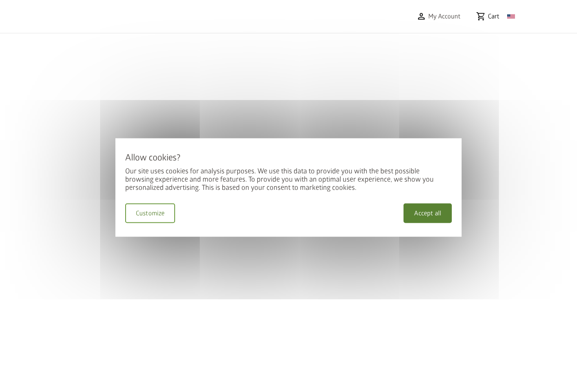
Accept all (427, 213)
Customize (150, 213)
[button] (438, 16)
